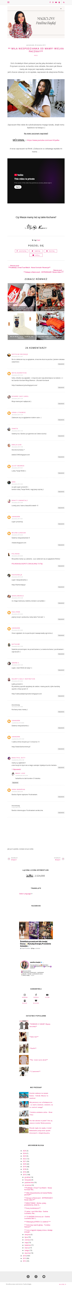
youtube (47, 997)
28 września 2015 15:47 (17, 356)
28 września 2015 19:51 (17, 518)
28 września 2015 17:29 (17, 398)
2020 (25, 1164)
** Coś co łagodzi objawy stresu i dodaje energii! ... (38, 1231)
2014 (25, 1256)
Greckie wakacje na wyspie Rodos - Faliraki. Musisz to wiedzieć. (38, 1095)
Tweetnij (37, 251)
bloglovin (36, 1003)
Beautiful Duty (18, 758)
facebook (36, 997)
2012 (25, 1261)
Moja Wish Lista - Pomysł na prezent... (21, 337)
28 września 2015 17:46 (17, 447)
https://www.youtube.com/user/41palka (43, 140)
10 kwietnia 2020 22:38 (17, 791)
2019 (25, 1167)
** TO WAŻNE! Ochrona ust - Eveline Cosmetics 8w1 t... (37, 1217)
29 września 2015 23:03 (17, 681)
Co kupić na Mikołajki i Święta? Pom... (50, 308)
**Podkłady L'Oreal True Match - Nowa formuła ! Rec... (38, 1189)
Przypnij (52, 251)
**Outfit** (32, 1048)
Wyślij (37, 255)
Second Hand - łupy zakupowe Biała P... (50, 337)
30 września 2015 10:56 (17, 706)
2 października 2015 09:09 (18, 722)
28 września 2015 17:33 (17, 430)
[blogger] (58, 2)
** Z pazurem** (34, 1071)
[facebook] (49, 2)
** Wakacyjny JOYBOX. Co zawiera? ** (37, 1222)
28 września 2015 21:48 (17, 598)
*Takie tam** (34, 1037)
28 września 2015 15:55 (17, 375)
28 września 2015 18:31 (17, 468)
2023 (25, 1156)
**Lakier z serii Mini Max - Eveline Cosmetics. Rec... (36, 1212)
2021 (25, 1161)
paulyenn (16, 612)
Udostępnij (23, 251)
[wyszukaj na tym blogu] (63, 2)
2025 (25, 1151)
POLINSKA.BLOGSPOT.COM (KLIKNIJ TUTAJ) (27, 564)
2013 (25, 1258)
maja (26, 1242)
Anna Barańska (18, 789)
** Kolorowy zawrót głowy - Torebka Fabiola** (37, 1226)
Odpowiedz (61, 364)
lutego (27, 1250)
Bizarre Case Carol (20, 396)
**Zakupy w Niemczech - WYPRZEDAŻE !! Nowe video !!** (38, 1199)
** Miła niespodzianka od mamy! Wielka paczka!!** (38, 1194)
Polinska (16, 554)
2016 (25, 1172)
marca (27, 1248)
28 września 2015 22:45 (17, 614)
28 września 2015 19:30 (17, 502)
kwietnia (28, 1245)
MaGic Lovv (20, 773)
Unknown (16, 516)
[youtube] (55, 2)
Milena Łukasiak (19, 533)
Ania (13, 482)
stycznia (28, 1253)
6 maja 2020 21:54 (16, 807)
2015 (25, 1175)
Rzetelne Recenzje (20, 354)
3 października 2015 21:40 (18, 760)
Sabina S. (16, 663)
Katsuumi (16, 644)
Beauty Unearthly (20, 500)
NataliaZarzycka (19, 373)
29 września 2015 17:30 (17, 665)
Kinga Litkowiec (19, 412)
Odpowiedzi (17, 769)
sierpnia (28, 1235)
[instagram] (52, 2)
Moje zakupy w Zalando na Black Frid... (22, 308)
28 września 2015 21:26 (17, 577)
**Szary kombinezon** (32, 1208)
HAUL (36, 55)
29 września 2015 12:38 (17, 646)
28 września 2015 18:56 (17, 484)
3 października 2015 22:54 (21, 775)
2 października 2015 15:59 (18, 739)
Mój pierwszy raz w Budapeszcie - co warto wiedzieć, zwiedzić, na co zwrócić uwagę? (41, 1105)
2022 (25, 1159)
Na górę (62, 1284)
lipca (26, 1237)
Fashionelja (17, 575)
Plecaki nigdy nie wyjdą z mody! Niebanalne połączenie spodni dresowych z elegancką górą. (40, 1130)
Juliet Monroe (18, 466)
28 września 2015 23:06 (17, 630)
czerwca (27, 1240)
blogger (24, 1003)
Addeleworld (18, 596)
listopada (28, 1180)
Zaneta (15, 428)
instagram (24, 997)
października (29, 1182)
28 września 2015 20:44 (17, 556)
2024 (25, 1153)
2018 (25, 1169)
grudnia (27, 1177)
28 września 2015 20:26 (17, 535)
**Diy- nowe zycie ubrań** (38, 1060)
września (28, 1185)
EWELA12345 (17, 445)
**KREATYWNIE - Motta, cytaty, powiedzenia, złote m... (35, 1204)
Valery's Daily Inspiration (23, 679)
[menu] (8, 2)
